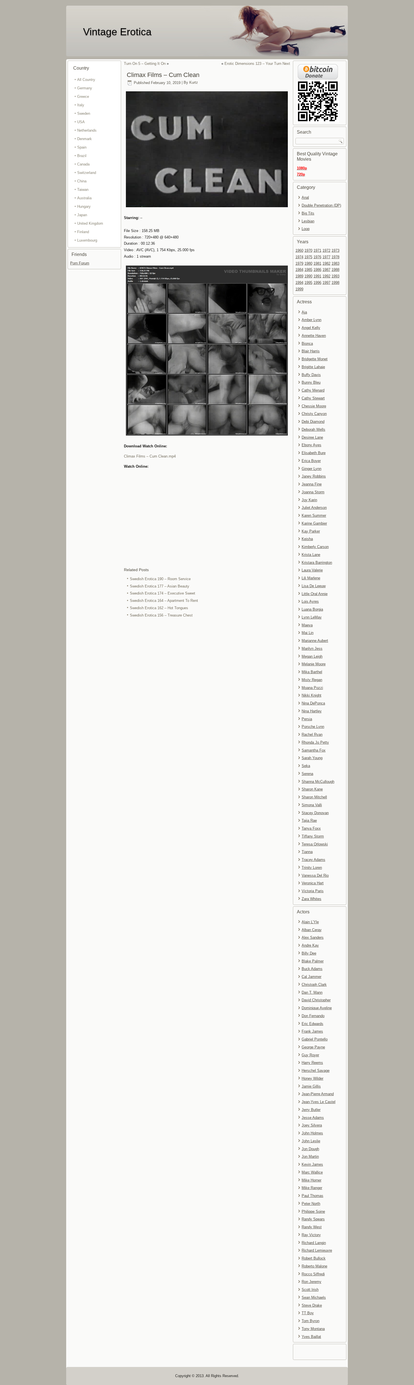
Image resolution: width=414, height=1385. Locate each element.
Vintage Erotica (117, 31)
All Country (86, 80)
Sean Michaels (314, 1297)
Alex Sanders (313, 937)
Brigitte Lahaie (313, 367)
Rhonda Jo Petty (315, 742)
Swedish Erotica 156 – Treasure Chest (161, 615)
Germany (84, 88)
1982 (326, 263)
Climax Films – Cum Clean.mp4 (150, 456)
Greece (83, 96)
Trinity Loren (312, 867)
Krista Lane (311, 555)
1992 (326, 276)
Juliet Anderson (314, 507)
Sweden (83, 113)
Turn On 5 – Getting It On (145, 63)
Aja (304, 312)
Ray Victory (311, 1235)
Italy (80, 105)
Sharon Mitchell (314, 797)
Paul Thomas (312, 1196)
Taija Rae (309, 820)
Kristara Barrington (317, 562)
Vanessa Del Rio (315, 875)
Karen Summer (314, 515)
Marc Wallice (312, 1172)
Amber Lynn (311, 320)
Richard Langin (314, 1243)
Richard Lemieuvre (317, 1250)
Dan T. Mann (312, 992)
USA (81, 122)
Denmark (84, 139)
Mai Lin (307, 633)
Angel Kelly (311, 328)
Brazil (81, 156)
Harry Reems (312, 1063)
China (81, 181)
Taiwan (82, 189)
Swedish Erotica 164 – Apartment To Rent (164, 600)
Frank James (312, 1031)
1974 (299, 257)
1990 (308, 276)
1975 (308, 257)
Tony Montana (313, 1329)
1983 (335, 263)
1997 (326, 282)
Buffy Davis (311, 375)
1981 (317, 263)
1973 (335, 250)
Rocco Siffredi (313, 1274)
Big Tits (308, 213)
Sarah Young (312, 758)
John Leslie (311, 1141)
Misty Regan (312, 680)
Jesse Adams (313, 1117)
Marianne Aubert (315, 641)
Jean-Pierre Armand (318, 1094)
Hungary (84, 206)
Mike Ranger (312, 1188)
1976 (317, 257)
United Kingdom (90, 223)
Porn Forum (79, 263)
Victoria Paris (313, 891)
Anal (305, 197)
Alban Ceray (312, 930)
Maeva (307, 625)
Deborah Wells (313, 429)
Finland (83, 232)
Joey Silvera (312, 1125)
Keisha (307, 539)
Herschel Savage (316, 1070)
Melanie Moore (314, 664)
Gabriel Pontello (315, 1039)
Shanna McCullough (318, 781)
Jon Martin (310, 1156)
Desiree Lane (312, 437)
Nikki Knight (311, 695)
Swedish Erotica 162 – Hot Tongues (159, 608)
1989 (299, 276)
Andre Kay (310, 945)
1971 (317, 250)
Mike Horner (311, 1180)
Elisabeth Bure (314, 453)
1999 (299, 289)
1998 (335, 282)
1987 (326, 270)
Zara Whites (311, 899)
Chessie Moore (314, 406)
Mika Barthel (312, 672)
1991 (317, 276)
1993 (335, 276)
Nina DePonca (313, 703)
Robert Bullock (314, 1258)
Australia (84, 198)
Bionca (307, 343)
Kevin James (312, 1164)
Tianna (307, 852)
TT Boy (308, 1313)
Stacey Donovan (315, 813)
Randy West (312, 1227)
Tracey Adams (313, 860)
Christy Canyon (314, 414)
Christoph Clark (314, 984)
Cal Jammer (311, 977)
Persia (307, 719)
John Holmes (312, 1133)
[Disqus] (207, 694)
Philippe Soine (313, 1211)
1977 (326, 257)
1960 (299, 250)
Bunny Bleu (311, 382)
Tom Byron (310, 1321)
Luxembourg (87, 240)
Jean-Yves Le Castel (318, 1102)
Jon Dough (310, 1149)
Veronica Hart (313, 883)
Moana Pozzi (312, 688)
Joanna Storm (313, 492)
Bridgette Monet (315, 359)
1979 (299, 263)
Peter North (311, 1203)
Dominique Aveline (317, 1008)
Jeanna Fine (312, 484)
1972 (326, 250)
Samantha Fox (314, 750)
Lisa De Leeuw (314, 586)
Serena (307, 774)
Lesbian (308, 221)
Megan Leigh (312, 656)
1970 (308, 250)
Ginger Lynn (311, 469)
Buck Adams (312, 969)
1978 (335, 257)
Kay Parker (311, 531)
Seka (306, 766)
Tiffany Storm (313, 836)
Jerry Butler (311, 1110)
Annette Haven (314, 335)
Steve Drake (312, 1305)
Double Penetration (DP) (321, 205)
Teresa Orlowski (315, 844)
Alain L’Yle (310, 922)
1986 (317, 270)
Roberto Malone (314, 1266)
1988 (335, 270)
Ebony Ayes (311, 445)
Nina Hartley (312, 711)
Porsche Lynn (313, 726)
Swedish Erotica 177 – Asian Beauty (159, 586)
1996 (317, 282)
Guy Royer (310, 1055)
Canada (83, 164)
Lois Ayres (310, 601)
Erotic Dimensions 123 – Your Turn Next (257, 63)
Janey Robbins (314, 476)
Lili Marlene (311, 578)
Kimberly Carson (315, 547)
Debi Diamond (313, 421)
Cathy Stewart (313, 398)
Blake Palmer (313, 961)
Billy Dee (309, 953)
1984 (299, 270)
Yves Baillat (311, 1337)
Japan (82, 215)
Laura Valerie (312, 570)
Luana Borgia (312, 609)
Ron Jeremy (311, 1282)
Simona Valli (312, 805)
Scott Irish (310, 1289)
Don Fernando (313, 1016)
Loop (306, 229)
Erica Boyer (311, 461)
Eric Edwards (312, 1024)
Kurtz (193, 83)
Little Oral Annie (315, 594)
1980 (308, 263)
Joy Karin (309, 500)
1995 (308, 282)
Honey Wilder (312, 1078)
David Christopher (316, 1000)
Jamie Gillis (311, 1086)
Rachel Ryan (312, 734)
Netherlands (87, 130)
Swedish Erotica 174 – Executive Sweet (162, 593)
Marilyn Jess (312, 648)
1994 (299, 282)
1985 (308, 270)
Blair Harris (311, 351)
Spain (81, 147)
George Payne (313, 1047)
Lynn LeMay (312, 617)
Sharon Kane (312, 789)
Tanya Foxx (311, 828)
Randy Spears (313, 1219)
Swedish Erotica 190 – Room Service (160, 579)
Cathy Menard (313, 390)
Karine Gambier (314, 523)
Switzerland (86, 173)
